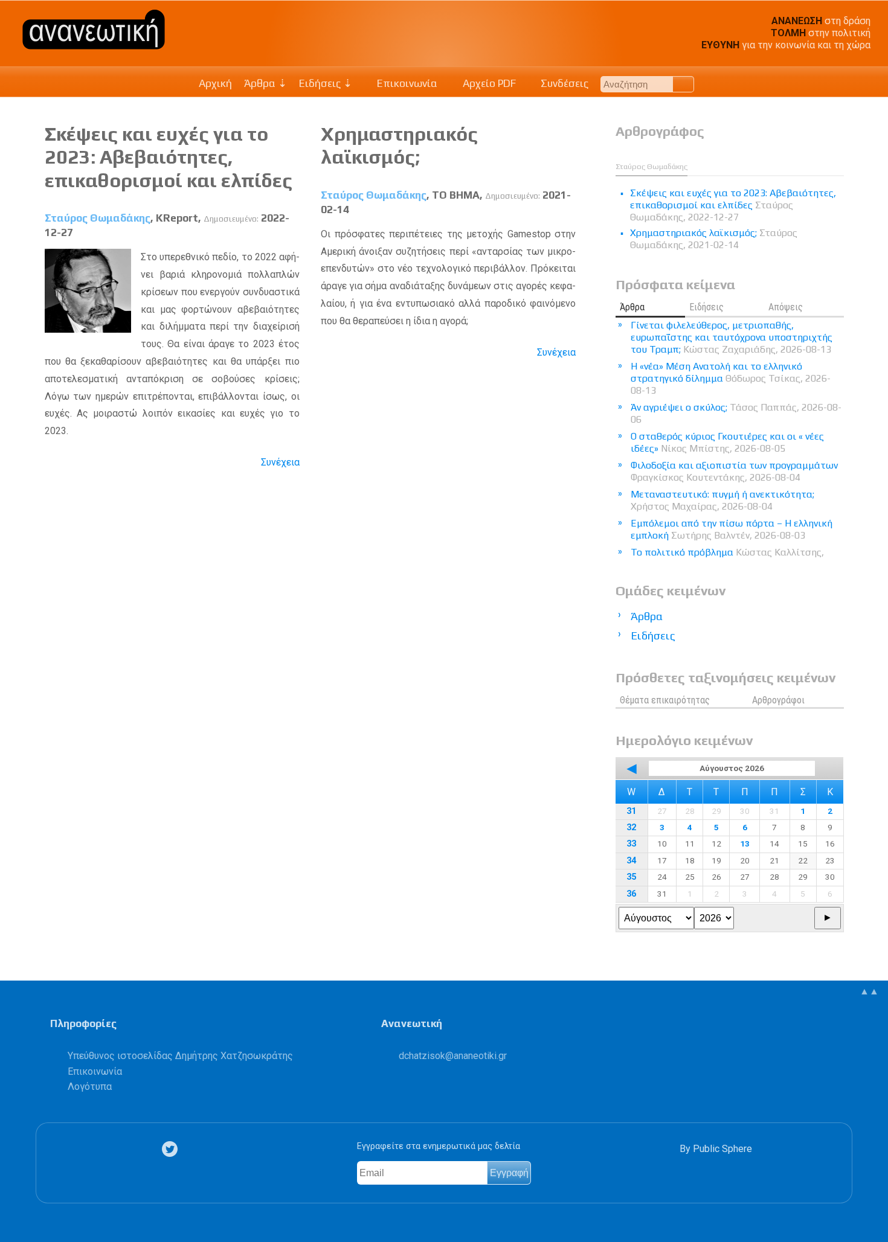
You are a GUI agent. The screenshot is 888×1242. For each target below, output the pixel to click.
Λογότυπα (90, 1086)
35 (631, 877)
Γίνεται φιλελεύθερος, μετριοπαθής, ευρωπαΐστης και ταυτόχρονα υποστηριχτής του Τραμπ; (731, 337)
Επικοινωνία (406, 83)
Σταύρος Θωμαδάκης (97, 218)
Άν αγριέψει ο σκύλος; (736, 413)
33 (631, 844)
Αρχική (215, 83)
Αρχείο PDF (488, 83)
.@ (453, 1055)
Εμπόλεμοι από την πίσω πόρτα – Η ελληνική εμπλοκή (731, 529)
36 (631, 894)
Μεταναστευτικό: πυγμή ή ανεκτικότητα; (722, 500)
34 (631, 861)
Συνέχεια (280, 462)
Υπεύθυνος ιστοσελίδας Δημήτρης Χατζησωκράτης (180, 1055)
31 (631, 811)
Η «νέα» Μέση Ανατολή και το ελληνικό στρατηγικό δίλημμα (731, 378)
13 (745, 843)
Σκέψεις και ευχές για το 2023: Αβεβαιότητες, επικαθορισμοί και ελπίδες (168, 157)
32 (631, 827)
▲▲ (869, 991)
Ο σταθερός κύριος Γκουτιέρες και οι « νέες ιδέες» (727, 442)
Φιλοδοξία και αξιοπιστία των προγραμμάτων (734, 471)
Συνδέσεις (563, 83)
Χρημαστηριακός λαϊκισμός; (399, 145)
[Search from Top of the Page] (683, 84)
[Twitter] (172, 1149)
